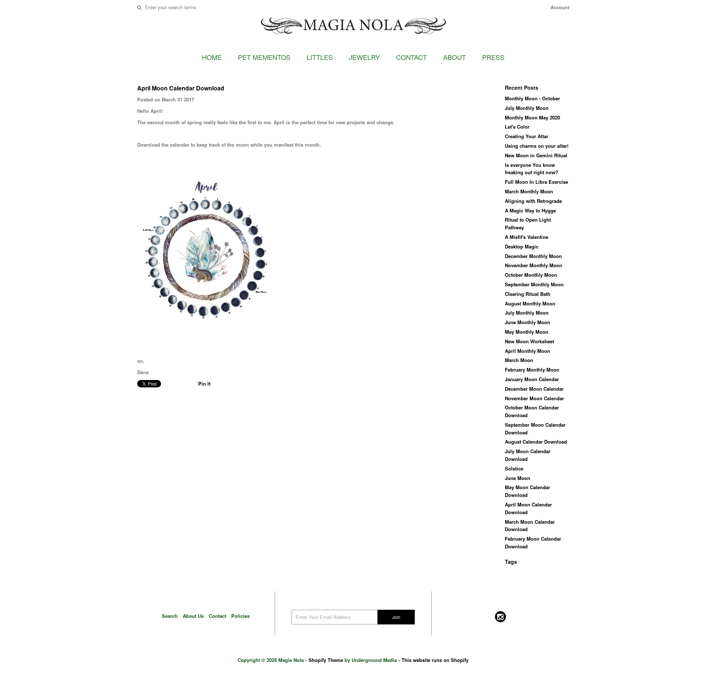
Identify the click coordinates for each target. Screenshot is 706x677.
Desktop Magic (521, 246)
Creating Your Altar (526, 136)
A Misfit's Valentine (526, 236)
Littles (320, 57)
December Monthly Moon (533, 255)
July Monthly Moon (527, 107)
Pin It (204, 383)
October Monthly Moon (531, 274)
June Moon (517, 477)
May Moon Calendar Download (527, 491)
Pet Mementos (264, 57)
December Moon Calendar (534, 388)
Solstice (514, 468)
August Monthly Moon (530, 303)
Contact (411, 57)
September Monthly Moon (534, 284)
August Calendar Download (536, 441)
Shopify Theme (326, 659)
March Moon (519, 360)
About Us (193, 615)
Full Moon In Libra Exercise (536, 181)
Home (212, 57)
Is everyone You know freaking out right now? (531, 168)
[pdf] (205, 338)
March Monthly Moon (529, 191)
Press (493, 57)
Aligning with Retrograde (533, 200)
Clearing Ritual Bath (527, 293)
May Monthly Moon (526, 331)
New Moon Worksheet (529, 341)
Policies (240, 615)
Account (559, 7)
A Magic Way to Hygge (530, 210)
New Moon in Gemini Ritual (536, 155)
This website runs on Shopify (435, 659)
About (454, 57)
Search (170, 615)
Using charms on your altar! (536, 145)
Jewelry (364, 57)
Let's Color (517, 126)
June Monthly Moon (527, 322)
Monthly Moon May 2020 (532, 117)
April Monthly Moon (527, 350)
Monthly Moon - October (532, 98)
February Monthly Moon (532, 369)
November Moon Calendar (534, 398)
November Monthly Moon (533, 265)
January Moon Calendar (532, 379)
